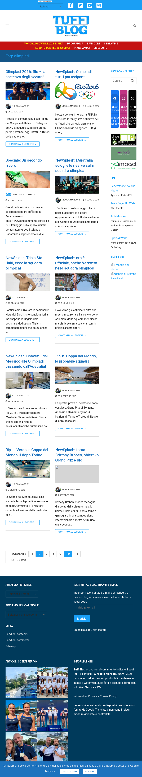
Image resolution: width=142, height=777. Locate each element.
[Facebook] (70, 5)
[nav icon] (7, 26)
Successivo (17, 560)
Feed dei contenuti (17, 634)
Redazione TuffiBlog (24, 194)
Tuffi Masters (119, 216)
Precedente (17, 553)
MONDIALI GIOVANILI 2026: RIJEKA (43, 43)
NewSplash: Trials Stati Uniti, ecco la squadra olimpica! (25, 263)
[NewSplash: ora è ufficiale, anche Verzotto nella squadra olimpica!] (77, 282)
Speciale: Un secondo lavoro (24, 163)
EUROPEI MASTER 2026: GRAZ (52, 48)
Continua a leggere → (23, 144)
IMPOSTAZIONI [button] (69, 771)
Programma (75, 43)
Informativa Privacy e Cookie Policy (95, 696)
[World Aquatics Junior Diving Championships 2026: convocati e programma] (53, 683)
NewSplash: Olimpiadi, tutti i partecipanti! (73, 74)
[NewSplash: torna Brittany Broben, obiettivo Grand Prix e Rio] (77, 474)
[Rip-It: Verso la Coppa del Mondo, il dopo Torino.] (28, 469)
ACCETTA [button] (90, 771)
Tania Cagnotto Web (123, 203)
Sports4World (119, 238)
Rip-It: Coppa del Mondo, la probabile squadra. (76, 358)
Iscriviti (81, 618)
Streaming (111, 43)
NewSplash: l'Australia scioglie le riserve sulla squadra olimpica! (74, 165)
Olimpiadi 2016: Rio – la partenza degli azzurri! (25, 74)
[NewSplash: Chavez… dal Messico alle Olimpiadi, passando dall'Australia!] (28, 380)
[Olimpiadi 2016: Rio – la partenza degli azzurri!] (28, 91)
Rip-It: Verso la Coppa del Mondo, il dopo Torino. (27, 452)
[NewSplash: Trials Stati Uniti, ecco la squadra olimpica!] (28, 282)
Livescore (93, 43)
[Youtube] (89, 5)
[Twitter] (80, 5)
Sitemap (11, 646)
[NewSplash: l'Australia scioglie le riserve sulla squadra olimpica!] (77, 185)
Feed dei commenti (17, 640)
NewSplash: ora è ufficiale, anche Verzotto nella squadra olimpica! (76, 263)
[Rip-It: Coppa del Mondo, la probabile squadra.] (77, 375)
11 (76, 553)
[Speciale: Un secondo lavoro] (28, 179)
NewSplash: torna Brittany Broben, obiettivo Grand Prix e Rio (77, 455)
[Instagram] (99, 5)
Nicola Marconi (21, 106)
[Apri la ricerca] (134, 26)
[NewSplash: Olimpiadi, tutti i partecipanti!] (77, 91)
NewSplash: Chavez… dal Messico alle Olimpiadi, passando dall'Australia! (27, 361)
